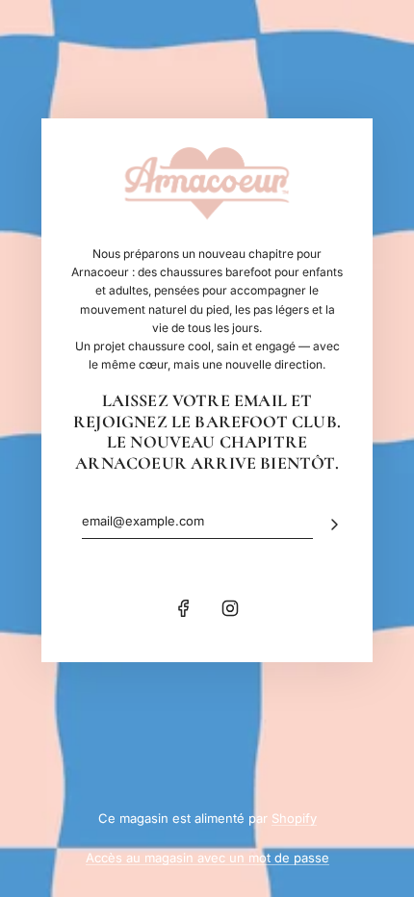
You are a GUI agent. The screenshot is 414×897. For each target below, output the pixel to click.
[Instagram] (230, 608)
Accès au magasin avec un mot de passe (207, 857)
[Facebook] (184, 608)
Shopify (294, 818)
